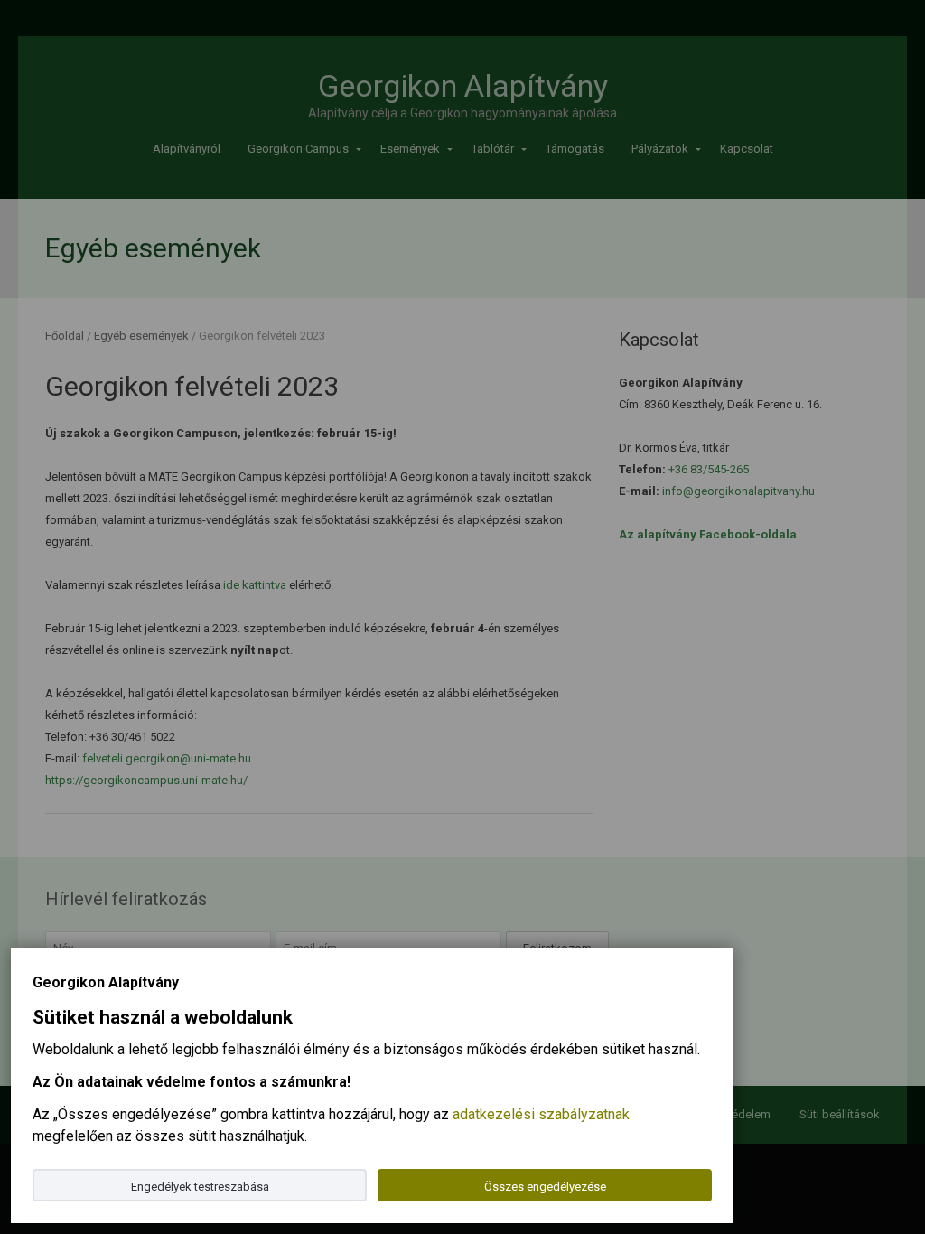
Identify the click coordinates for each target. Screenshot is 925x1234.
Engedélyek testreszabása (200, 1186)
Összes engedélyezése (545, 1186)
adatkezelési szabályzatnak (541, 1114)
